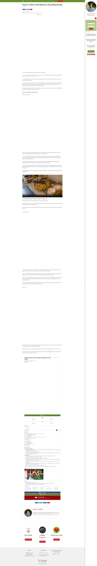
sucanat (29, 444)
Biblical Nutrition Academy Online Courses (44, 498)
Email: (87, 25)
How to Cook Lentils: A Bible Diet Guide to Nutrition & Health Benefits (91, 40)
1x (56, 430)
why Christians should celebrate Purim (29, 76)
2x (58, 430)
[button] (24, 361)
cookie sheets (28, 428)
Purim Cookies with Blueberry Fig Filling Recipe (42, 5)
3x (59, 430)
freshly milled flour (31, 437)
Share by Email (43, 494)
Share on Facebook (43, 492)
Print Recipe (43, 415)
